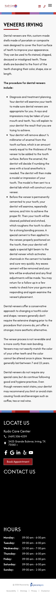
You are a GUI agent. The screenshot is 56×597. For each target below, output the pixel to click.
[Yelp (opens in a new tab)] (24, 452)
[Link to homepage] (11, 6)
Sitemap (23, 591)
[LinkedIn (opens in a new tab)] (18, 452)
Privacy (34, 591)
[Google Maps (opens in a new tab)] (12, 452)
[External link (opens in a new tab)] (31, 452)
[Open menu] (50, 5)
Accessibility (11, 591)
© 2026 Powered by (21, 584)
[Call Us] (44, 6)
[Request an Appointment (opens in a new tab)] (39, 6)
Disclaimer (45, 591)
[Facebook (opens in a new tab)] (6, 452)
